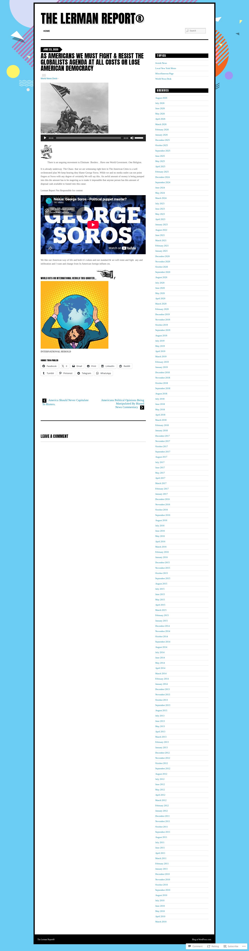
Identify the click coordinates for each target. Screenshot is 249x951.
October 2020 (161, 267)
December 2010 (162, 874)
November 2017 (162, 441)
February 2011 (162, 863)
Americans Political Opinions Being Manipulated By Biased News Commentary (122, 404)
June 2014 (160, 657)
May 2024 (160, 193)
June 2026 (160, 108)
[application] (93, 138)
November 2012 (162, 758)
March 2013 (161, 737)
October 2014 (161, 636)
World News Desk (49, 78)
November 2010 (162, 879)
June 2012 (160, 784)
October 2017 (161, 446)
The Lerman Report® (92, 18)
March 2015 (161, 610)
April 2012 (160, 795)
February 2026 (162, 129)
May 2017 (160, 473)
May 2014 (160, 663)
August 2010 (161, 895)
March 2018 (161, 420)
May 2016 (160, 536)
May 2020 (160, 293)
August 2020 (161, 277)
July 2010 (159, 900)
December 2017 (162, 436)
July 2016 (159, 525)
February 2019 (162, 362)
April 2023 (160, 219)
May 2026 (160, 113)
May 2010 (160, 911)
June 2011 (160, 847)
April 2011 (160, 853)
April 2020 (160, 298)
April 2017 (160, 478)
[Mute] (132, 138)
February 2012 (162, 805)
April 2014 (160, 668)
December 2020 (162, 256)
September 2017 (162, 451)
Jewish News (161, 63)
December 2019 (162, 314)
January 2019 (161, 367)
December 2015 (162, 562)
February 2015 (162, 615)
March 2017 (161, 483)
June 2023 (160, 208)
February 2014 (162, 678)
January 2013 (161, 747)
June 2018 (160, 404)
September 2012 (162, 768)
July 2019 (159, 341)
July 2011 (159, 842)
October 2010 (161, 884)
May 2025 (160, 161)
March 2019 (161, 356)
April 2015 (160, 605)
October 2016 (161, 509)
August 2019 (161, 335)
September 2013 (162, 705)
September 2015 (162, 578)
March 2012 (161, 800)
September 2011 (162, 832)
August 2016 (161, 520)
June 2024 (160, 187)
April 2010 (160, 916)
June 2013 (160, 721)
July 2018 (159, 399)
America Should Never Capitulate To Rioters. (65, 402)
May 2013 (160, 726)
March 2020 (161, 303)
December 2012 (162, 752)
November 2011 (162, 821)
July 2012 (159, 779)
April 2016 (160, 541)
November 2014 (162, 631)
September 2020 (162, 272)
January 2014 (161, 684)
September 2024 (162, 182)
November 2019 (162, 319)
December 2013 (162, 689)
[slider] (139, 138)
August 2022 (161, 230)
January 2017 (161, 494)
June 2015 (160, 594)
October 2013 (161, 700)
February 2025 (162, 171)
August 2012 (161, 774)
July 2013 (159, 715)
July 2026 (159, 103)
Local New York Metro (165, 68)
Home (46, 31)
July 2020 (159, 282)
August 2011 (161, 837)
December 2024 (162, 177)
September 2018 (162, 388)
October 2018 (161, 383)
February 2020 (162, 309)
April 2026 (160, 119)
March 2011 (161, 858)
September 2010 (162, 890)
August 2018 (161, 393)
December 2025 (162, 140)
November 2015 (162, 568)
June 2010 (160, 906)
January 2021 (161, 251)
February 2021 (162, 245)
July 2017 (159, 462)
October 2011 (161, 826)
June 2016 (160, 531)
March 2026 (161, 124)
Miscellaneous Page (164, 73)
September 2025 (162, 150)
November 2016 (162, 504)
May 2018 (160, 409)
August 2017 (161, 457)
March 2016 (161, 546)
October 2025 (161, 145)
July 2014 (159, 652)
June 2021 (160, 235)
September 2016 (162, 515)
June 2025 (160, 156)
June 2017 (160, 467)
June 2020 (160, 288)
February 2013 (162, 742)
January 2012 (161, 811)
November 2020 (162, 261)
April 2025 (160, 166)
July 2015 (159, 589)
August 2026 (161, 98)
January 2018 (161, 430)
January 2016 (161, 557)
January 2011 (161, 869)
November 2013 (162, 694)
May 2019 (160, 346)
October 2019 (161, 325)
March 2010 (161, 921)
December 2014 (162, 626)
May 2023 (160, 214)
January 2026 (161, 135)
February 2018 (162, 425)
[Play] (45, 138)
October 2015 (161, 573)
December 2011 (162, 816)
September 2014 (162, 641)
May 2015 (160, 599)
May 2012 (160, 789)
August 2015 (161, 583)
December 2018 (162, 372)
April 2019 (160, 351)
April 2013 (160, 731)
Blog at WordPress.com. (202, 939)
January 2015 (161, 620)
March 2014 (161, 673)
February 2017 (162, 488)
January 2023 (161, 224)
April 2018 (160, 414)
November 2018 (162, 377)
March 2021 (161, 240)
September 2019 (162, 330)
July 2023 (159, 203)
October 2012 (161, 763)
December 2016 (162, 499)
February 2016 (162, 552)
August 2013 (161, 710)
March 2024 (161, 198)
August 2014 (161, 647)
